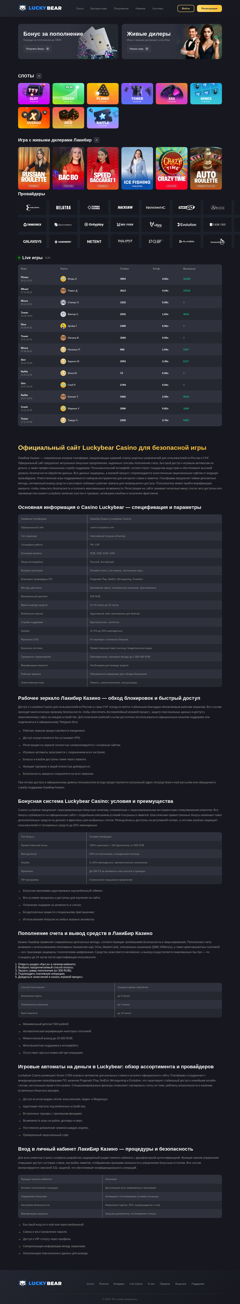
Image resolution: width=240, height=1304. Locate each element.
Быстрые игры (99, 8)
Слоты (80, 8)
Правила (165, 1283)
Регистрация (209, 8)
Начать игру (136, 48)
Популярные (121, 8)
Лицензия (180, 1283)
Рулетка (103, 1283)
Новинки (140, 8)
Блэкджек (119, 1283)
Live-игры (157, 8)
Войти (186, 8)
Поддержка (198, 1283)
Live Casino (136, 1283)
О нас (151, 1283)
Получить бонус (35, 48)
